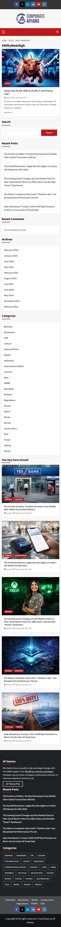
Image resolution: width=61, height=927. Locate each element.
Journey (8, 372)
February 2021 (11, 306)
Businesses (9, 332)
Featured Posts (11, 349)
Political (8, 394)
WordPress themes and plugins (39, 771)
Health (7, 355)
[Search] (57, 32)
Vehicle (7, 445)
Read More (8, 112)
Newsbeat (9, 389)
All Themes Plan (13, 784)
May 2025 (9, 267)
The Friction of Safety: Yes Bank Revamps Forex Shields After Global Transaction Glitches (30, 156)
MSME (7, 383)
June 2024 (9, 289)
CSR (6, 338)
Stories (7, 422)
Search (6, 122)
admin (8, 98)
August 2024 (10, 278)
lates (6, 377)
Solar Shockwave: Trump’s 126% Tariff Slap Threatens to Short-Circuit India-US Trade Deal (29, 208)
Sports (7, 411)
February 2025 (11, 272)
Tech (6, 434)
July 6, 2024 (18, 98)
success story (10, 428)
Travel (7, 439)
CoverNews (43, 918)
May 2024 (9, 295)
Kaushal (9, 513)
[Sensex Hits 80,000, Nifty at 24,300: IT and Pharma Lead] (30, 68)
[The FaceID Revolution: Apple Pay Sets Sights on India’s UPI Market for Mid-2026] (30, 540)
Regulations (10, 400)
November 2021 (12, 301)
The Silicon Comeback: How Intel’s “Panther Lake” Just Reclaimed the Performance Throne (30, 196)
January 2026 (10, 255)
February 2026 (11, 250)
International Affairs (14, 366)
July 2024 (8, 284)
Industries (9, 360)
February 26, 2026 (21, 513)
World (7, 451)
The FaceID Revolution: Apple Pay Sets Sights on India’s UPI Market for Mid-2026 (30, 168)
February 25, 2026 (21, 685)
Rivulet (7, 406)
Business (8, 326)
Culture (7, 343)
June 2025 (9, 261)
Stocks (7, 83)
